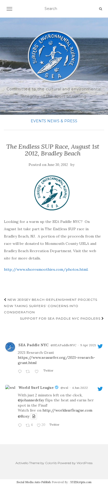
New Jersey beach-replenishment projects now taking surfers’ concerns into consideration (50, 306)
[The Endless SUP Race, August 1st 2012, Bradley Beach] (52, 193)
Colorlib (51, 463)
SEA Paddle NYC (33, 345)
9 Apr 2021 (88, 345)
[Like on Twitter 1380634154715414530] (37, 372)
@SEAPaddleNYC (63, 345)
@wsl (64, 388)
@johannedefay (31, 400)
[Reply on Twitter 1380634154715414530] (20, 372)
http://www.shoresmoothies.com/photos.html (46, 269)
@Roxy (23, 416)
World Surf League (36, 387)
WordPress (85, 463)
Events (38, 121)
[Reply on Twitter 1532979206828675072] (20, 426)
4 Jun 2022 (80, 388)
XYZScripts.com (80, 482)
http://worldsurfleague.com (67, 410)
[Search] (100, 9)
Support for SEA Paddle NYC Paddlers (60, 318)
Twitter (48, 370)
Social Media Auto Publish (34, 482)
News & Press (62, 121)
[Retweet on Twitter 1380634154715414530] (28, 372)
